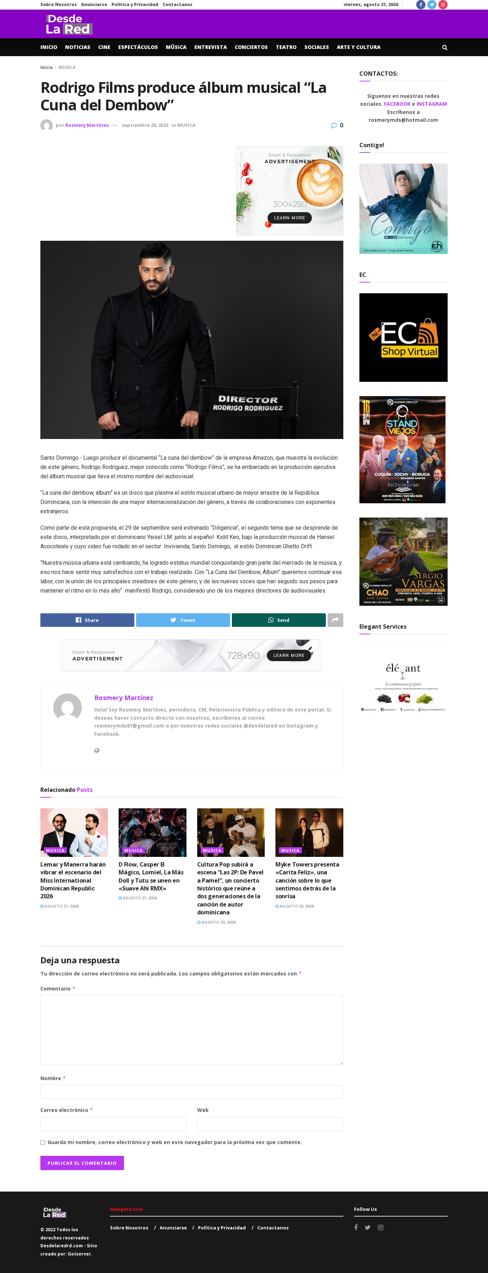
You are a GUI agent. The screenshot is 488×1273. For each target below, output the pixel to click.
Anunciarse (94, 4)
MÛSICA (176, 47)
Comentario (58, 988)
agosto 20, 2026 (217, 922)
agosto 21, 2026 (61, 906)
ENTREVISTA (210, 47)
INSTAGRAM (432, 103)
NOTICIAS (77, 47)
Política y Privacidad (134, 4)
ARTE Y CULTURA (358, 47)
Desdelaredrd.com (61, 1246)
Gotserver (79, 1254)
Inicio (46, 67)
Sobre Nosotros (58, 4)
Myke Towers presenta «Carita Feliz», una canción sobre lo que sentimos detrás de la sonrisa (307, 880)
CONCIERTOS (251, 47)
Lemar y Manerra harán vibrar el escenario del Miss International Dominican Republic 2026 (72, 880)
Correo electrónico (66, 1110)
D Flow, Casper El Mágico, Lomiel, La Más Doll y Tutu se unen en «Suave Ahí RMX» (151, 876)
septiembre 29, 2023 (145, 125)
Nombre (53, 1078)
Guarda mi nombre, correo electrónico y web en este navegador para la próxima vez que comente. (175, 1142)
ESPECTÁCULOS (138, 47)
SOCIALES (316, 47)
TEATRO (286, 47)
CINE (104, 47)
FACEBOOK (398, 103)
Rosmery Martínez (87, 125)
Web (203, 1110)
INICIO (48, 47)
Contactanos (178, 4)
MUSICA (67, 67)
